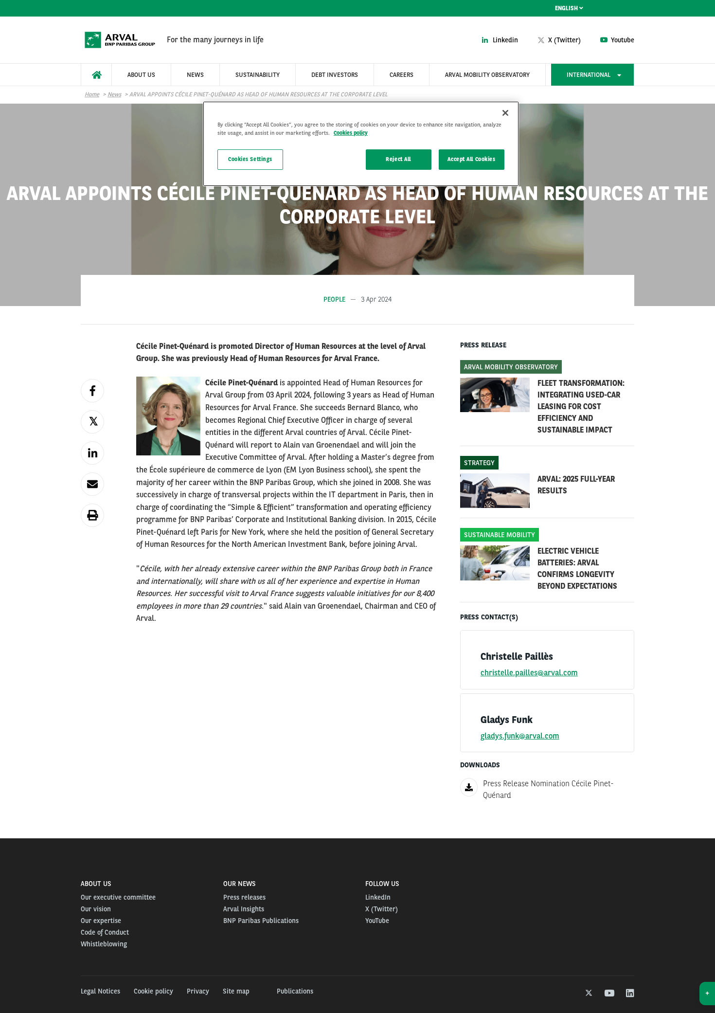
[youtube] (608, 993)
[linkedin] (629, 993)
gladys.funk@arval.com (520, 736)
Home (92, 94)
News (114, 94)
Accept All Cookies (471, 159)
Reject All (398, 159)
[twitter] (587, 993)
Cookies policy (351, 132)
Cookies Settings (250, 159)
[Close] (505, 113)
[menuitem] (96, 75)
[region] (361, 143)
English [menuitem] (567, 8)
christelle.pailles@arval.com (529, 672)
